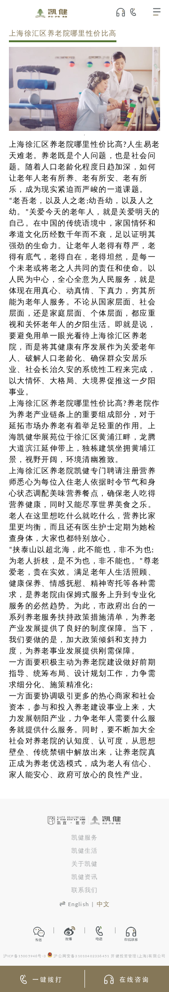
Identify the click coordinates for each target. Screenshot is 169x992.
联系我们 (84, 890)
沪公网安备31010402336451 (81, 956)
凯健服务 (84, 838)
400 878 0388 (137, 12)
